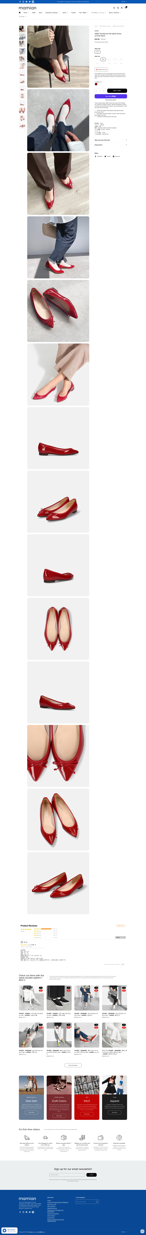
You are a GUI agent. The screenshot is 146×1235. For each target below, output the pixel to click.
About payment (51, 1206)
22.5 (109, 59)
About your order (51, 1204)
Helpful (122, 964)
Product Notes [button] (98, 145)
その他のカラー (98, 82)
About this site (51, 1215)
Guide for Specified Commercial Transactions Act (55, 1220)
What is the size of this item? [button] (102, 140)
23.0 (115, 59)
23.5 (121, 59)
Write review (120, 925)
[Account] (122, 8)
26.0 (121, 63)
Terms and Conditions (53, 1213)
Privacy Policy (50, 1217)
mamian (97, 30)
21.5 (97, 59)
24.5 (103, 63)
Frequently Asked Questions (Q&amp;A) (57, 1202)
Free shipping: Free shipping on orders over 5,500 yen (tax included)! (73, 1)
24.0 (97, 63)
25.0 (109, 63)
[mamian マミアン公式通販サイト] (27, 7)
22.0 (103, 59)
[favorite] (114, 8)
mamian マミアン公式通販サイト (37, 1232)
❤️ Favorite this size (101, 69)
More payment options (111, 99)
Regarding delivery (52, 1208)
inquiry (49, 1200)
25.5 (115, 63)
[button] (118, 8)
